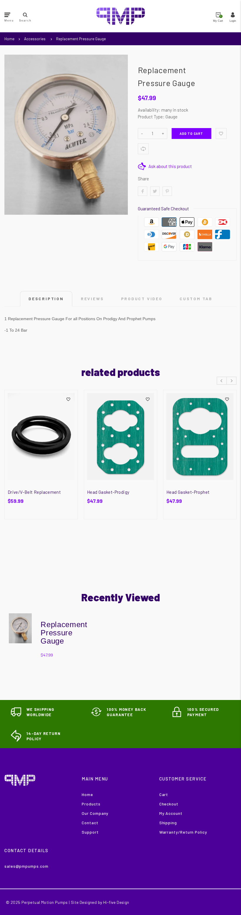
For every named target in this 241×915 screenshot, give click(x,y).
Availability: (149, 110)
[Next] (231, 381)
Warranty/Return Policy (183, 832)
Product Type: (151, 116)
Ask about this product (170, 166)
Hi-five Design (116, 902)
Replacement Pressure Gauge (81, 38)
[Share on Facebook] (142, 191)
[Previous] (222, 381)
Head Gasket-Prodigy (108, 492)
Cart (163, 794)
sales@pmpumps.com (26, 866)
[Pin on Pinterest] (167, 191)
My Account (171, 813)
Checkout (168, 803)
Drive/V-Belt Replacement (34, 492)
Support (90, 832)
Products (91, 803)
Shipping (168, 822)
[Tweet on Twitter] (155, 191)
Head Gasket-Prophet (188, 492)
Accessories (35, 38)
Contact (90, 822)
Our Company (95, 813)
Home (9, 38)
